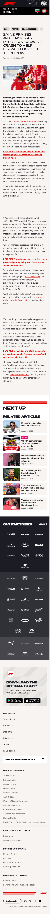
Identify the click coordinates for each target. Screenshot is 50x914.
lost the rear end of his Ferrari (26, 121)
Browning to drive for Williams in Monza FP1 (31, 424)
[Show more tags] (41, 29)
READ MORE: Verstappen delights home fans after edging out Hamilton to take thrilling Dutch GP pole (24, 154)
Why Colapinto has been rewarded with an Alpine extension (32, 458)
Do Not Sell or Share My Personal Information (24, 822)
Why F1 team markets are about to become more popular (31, 443)
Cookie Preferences (12, 840)
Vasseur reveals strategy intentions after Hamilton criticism (32, 502)
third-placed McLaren (19, 374)
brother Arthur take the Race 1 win (23, 298)
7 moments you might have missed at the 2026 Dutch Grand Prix (32, 488)
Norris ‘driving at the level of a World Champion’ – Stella (31, 473)
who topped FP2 (32, 276)
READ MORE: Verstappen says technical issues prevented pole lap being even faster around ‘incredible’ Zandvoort (25, 262)
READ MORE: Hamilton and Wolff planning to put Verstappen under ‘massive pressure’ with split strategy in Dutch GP (24, 354)
